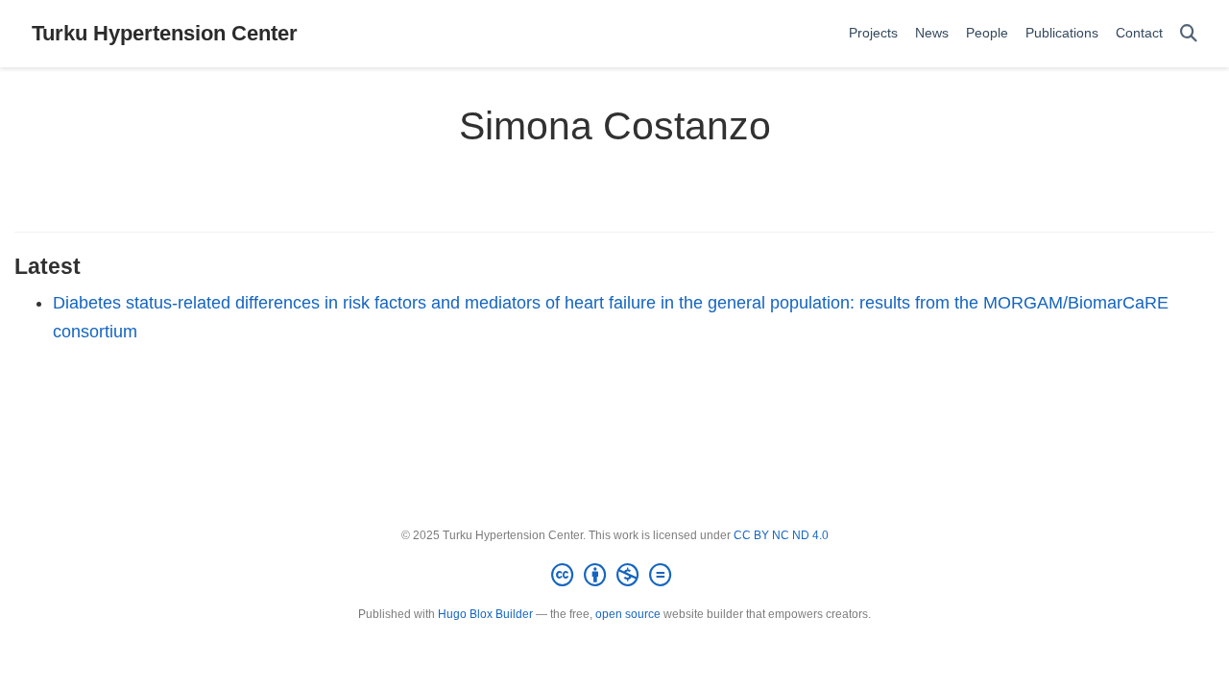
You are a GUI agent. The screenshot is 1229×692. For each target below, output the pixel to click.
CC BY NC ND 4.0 (781, 535)
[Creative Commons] (615, 575)
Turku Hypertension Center (165, 33)
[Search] (1188, 34)
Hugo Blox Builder (485, 614)
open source (628, 614)
